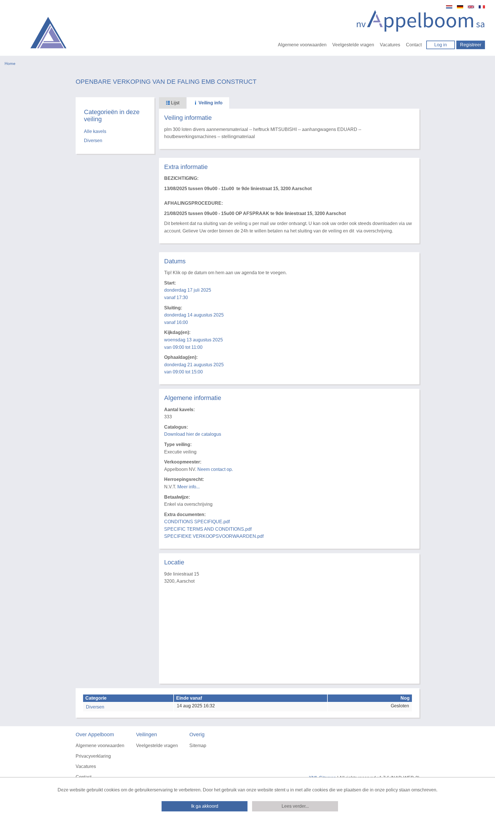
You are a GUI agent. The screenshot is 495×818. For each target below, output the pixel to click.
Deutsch (460, 7)
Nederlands (449, 7)
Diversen (93, 140)
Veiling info (210, 102)
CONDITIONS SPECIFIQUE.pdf (197, 521)
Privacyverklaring (93, 756)
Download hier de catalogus (192, 434)
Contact (414, 44)
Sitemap (197, 745)
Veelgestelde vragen (353, 44)
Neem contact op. (215, 469)
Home (10, 63)
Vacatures (390, 44)
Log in (440, 44)
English (471, 7)
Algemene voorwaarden (302, 44)
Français (482, 7)
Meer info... (188, 486)
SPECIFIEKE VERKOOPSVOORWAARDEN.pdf (214, 536)
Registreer (470, 44)
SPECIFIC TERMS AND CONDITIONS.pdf (208, 529)
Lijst (174, 102)
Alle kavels (95, 131)
